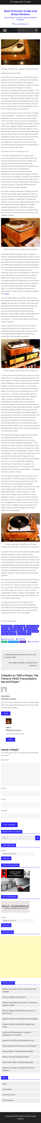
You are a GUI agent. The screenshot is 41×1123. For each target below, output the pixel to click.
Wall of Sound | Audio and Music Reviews (20, 12)
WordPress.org (8, 1100)
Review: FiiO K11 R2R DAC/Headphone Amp (18, 1040)
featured (5, 629)
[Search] (36, 30)
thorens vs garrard (24, 634)
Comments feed (8, 1095)
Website (4, 811)
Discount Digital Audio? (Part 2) (14, 997)
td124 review (21, 631)
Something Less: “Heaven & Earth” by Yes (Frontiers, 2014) (20, 656)
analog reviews (7, 626)
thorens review (33, 631)
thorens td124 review (9, 634)
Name (4, 788)
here (7, 294)
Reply (6, 713)
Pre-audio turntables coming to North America (23, 664)
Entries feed (6, 1089)
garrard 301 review (16, 629)
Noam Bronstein (8, 639)
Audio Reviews (13, 642)
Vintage (22, 642)
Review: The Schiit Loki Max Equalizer (15, 1057)
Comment (5, 760)
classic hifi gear (19, 626)
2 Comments (33, 642)
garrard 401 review (31, 629)
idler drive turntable (8, 631)
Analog (4, 642)
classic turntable (32, 626)
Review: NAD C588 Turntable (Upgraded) (17, 1062)
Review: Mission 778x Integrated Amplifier (17, 1051)
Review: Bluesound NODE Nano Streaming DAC (19, 1046)
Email (3, 799)
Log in (4, 1084)
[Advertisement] (20, 957)
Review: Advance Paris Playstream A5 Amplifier (20, 1019)
